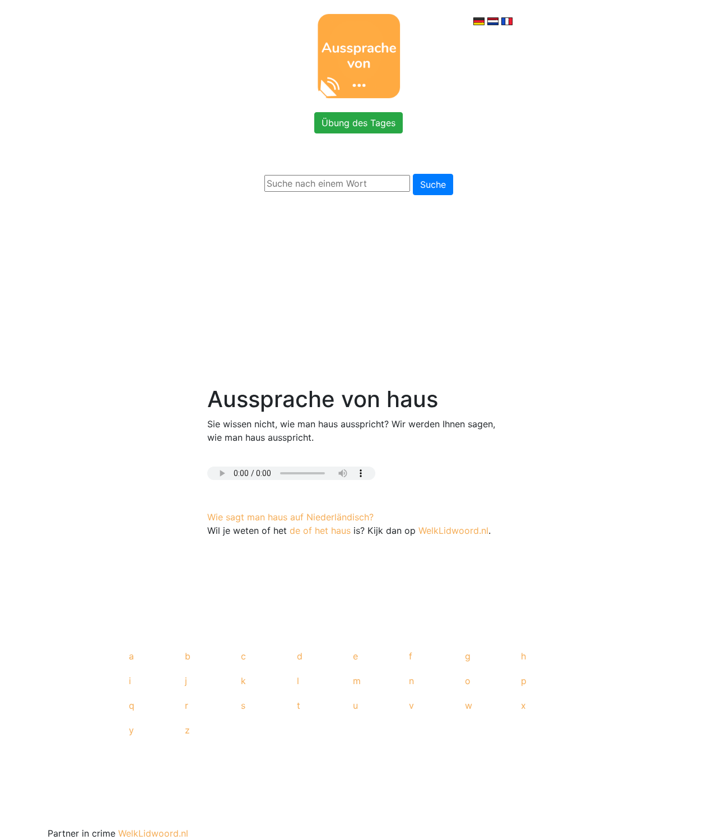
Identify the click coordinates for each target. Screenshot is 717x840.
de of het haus (320, 530)
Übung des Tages (358, 122)
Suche (433, 184)
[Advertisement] (358, 288)
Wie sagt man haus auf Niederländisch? (290, 517)
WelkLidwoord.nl (453, 530)
